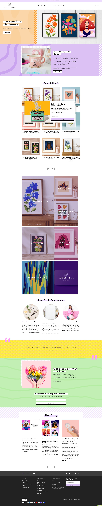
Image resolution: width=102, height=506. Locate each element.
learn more (57, 71)
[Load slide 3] (51, 42)
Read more (24, 451)
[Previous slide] (48, 42)
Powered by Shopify (76, 499)
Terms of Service (25, 487)
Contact (39, 495)
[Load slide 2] (50, 42)
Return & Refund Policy (27, 484)
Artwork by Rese (69, 499)
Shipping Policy (25, 480)
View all (51, 168)
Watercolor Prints (41, 480)
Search (23, 485)
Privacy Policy (25, 482)
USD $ (24, 499)
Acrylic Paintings (41, 485)
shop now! (7, 32)
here (53, 451)
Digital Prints (40, 487)
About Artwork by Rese (42, 491)
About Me (39, 493)
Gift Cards (39, 490)
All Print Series (40, 488)
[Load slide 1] (49, 353)
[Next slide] (54, 42)
